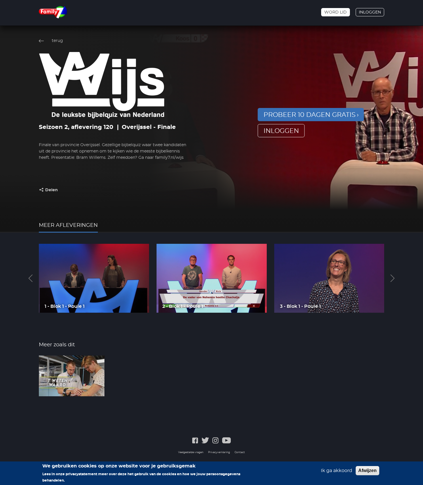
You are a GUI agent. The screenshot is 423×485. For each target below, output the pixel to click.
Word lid (335, 12)
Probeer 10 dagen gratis (310, 115)
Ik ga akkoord (336, 470)
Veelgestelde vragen (190, 452)
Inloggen (370, 12)
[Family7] (53, 12)
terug (57, 41)
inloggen (281, 131)
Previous (30, 278)
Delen (51, 190)
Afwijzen (367, 470)
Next (392, 278)
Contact (240, 452)
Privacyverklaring (219, 452)
